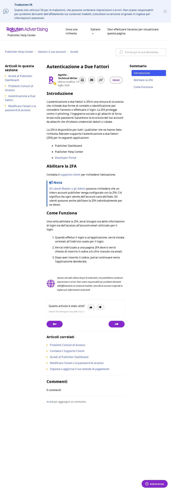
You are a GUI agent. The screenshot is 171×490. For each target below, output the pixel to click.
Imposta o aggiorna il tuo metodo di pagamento (79, 369)
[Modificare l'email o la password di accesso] (117, 324)
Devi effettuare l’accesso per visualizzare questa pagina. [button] (133, 31)
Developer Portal (65, 158)
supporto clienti (70, 174)
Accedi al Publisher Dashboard (18, 78)
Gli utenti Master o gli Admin (67, 188)
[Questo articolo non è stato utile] (100, 307)
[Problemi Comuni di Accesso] (55, 324)
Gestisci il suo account (52, 52)
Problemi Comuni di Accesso (67, 345)
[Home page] (27, 29)
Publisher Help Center (19, 52)
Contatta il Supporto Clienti (67, 351)
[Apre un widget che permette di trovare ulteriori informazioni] (155, 484)
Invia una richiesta (71, 31)
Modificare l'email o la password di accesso (20, 108)
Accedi (74, 52)
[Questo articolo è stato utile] (91, 307)
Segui (116, 80)
